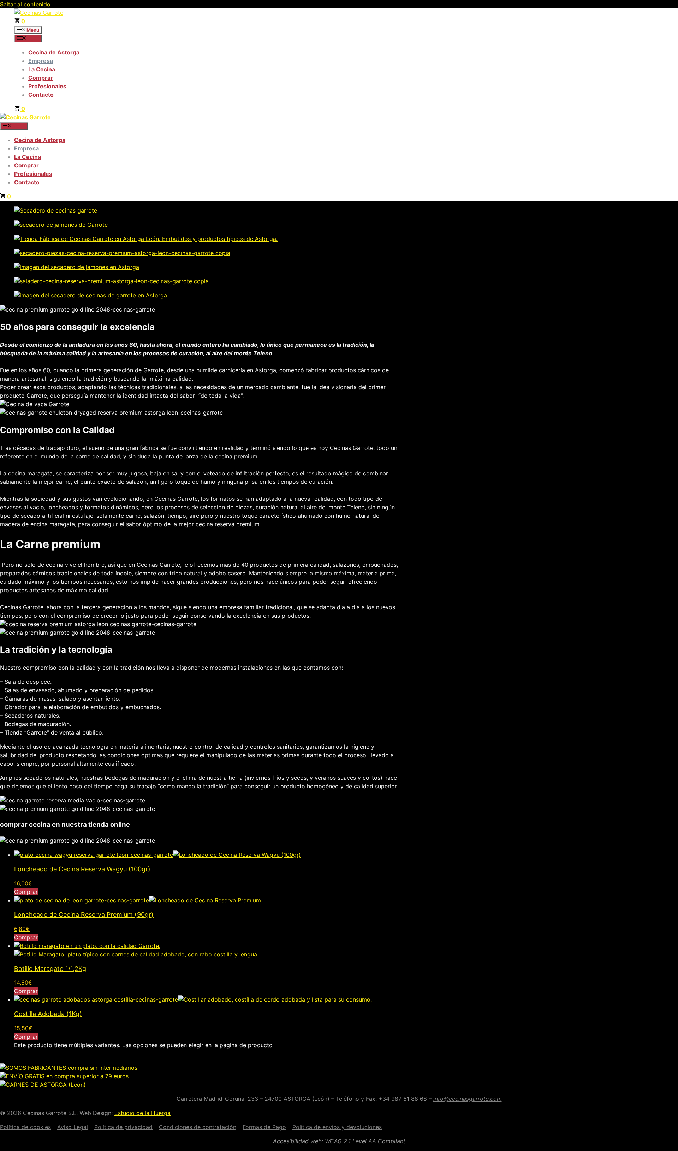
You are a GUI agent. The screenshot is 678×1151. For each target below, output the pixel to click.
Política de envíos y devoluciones (337, 1127)
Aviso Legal (72, 1127)
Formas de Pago (264, 1127)
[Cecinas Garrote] (25, 117)
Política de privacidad (123, 1127)
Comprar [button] (26, 891)
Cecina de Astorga (53, 52)
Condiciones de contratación (197, 1127)
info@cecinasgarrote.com (467, 1098)
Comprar (40, 77)
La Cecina (41, 69)
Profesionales (47, 86)
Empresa (40, 60)
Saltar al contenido (25, 4)
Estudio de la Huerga (142, 1112)
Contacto (41, 94)
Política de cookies (25, 1127)
